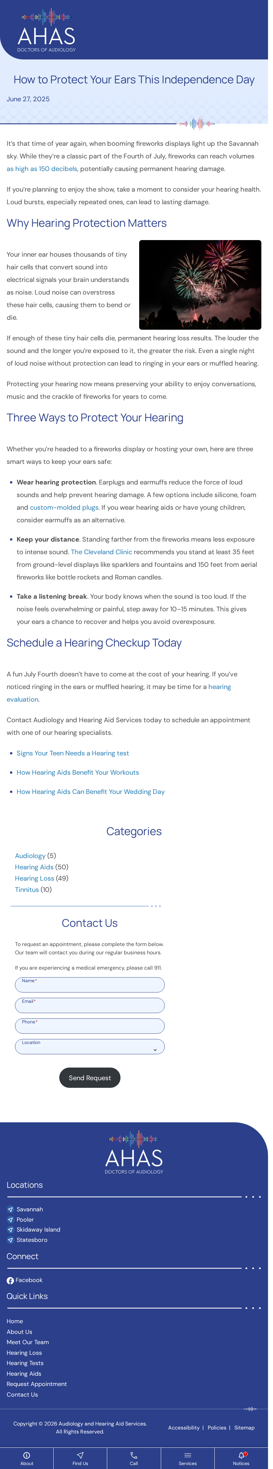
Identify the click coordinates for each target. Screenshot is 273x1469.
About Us (19, 1332)
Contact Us (22, 1395)
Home (15, 1321)
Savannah (30, 1209)
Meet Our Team (28, 1342)
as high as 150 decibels (42, 168)
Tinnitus (27, 889)
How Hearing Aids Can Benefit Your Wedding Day (91, 791)
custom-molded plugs (64, 507)
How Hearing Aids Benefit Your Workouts (78, 772)
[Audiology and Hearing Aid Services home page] (47, 29)
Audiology (30, 855)
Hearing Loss (34, 878)
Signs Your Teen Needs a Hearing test (73, 753)
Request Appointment (37, 1384)
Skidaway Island (38, 1230)
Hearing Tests (25, 1363)
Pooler (25, 1220)
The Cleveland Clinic (101, 552)
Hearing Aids (34, 867)
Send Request (90, 1078)
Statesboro (32, 1240)
